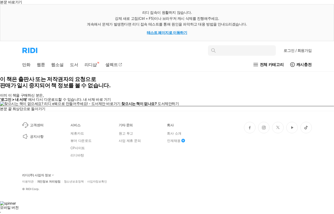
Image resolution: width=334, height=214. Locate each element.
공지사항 (36, 136)
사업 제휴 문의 (130, 141)
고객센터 (36, 125)
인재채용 (173, 141)
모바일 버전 (9, 207)
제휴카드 (77, 133)
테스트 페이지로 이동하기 (167, 32)
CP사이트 (77, 148)
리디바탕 (77, 155)
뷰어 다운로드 (81, 141)
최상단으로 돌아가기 (29, 108)
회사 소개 (174, 133)
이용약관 (28, 181)
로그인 (298, 50)
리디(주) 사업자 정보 (36, 175)
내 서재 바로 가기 (97, 99)
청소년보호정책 (74, 181)
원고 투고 (126, 133)
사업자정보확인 (97, 181)
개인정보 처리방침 (49, 181)
